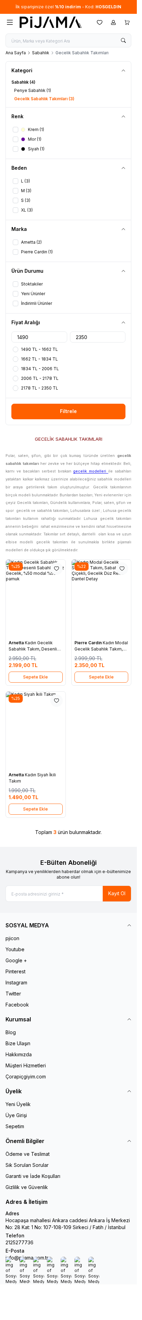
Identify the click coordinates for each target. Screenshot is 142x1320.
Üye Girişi (16, 1115)
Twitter (13, 993)
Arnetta (17, 642)
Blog (11, 1032)
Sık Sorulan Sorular (27, 1165)
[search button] (123, 40)
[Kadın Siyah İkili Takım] (35, 730)
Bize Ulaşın (18, 1043)
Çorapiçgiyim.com (26, 1076)
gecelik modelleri (90, 471)
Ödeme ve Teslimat (28, 1154)
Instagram (16, 982)
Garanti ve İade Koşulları (33, 1176)
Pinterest (16, 971)
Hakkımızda (19, 1054)
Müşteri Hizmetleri (26, 1065)
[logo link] (53, 22)
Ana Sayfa (16, 52)
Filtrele (68, 411)
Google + (16, 960)
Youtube (15, 949)
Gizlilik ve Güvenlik (27, 1187)
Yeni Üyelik (18, 1104)
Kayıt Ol (116, 893)
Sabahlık (40, 52)
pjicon (12, 938)
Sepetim (15, 1126)
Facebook (17, 1005)
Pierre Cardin (88, 642)
